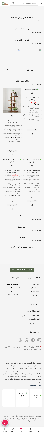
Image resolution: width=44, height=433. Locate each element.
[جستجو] (13, 3)
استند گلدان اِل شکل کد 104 (12, 170)
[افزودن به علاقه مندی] (32, 126)
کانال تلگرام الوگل (34, 319)
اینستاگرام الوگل (34, 324)
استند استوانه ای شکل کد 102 (12, 120)
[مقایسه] (32, 93)
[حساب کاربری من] (41, 3)
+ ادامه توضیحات (35, 386)
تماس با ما (36, 284)
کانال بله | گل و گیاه (33, 311)
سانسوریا (11, 70)
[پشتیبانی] (5, 423)
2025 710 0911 (12, 295)
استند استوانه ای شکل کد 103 (32, 170)
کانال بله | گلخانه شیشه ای (31, 316)
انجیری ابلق (32, 70)
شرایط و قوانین (35, 291)
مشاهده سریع (32, 133)
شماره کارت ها (35, 295)
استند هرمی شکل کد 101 (32, 98)
